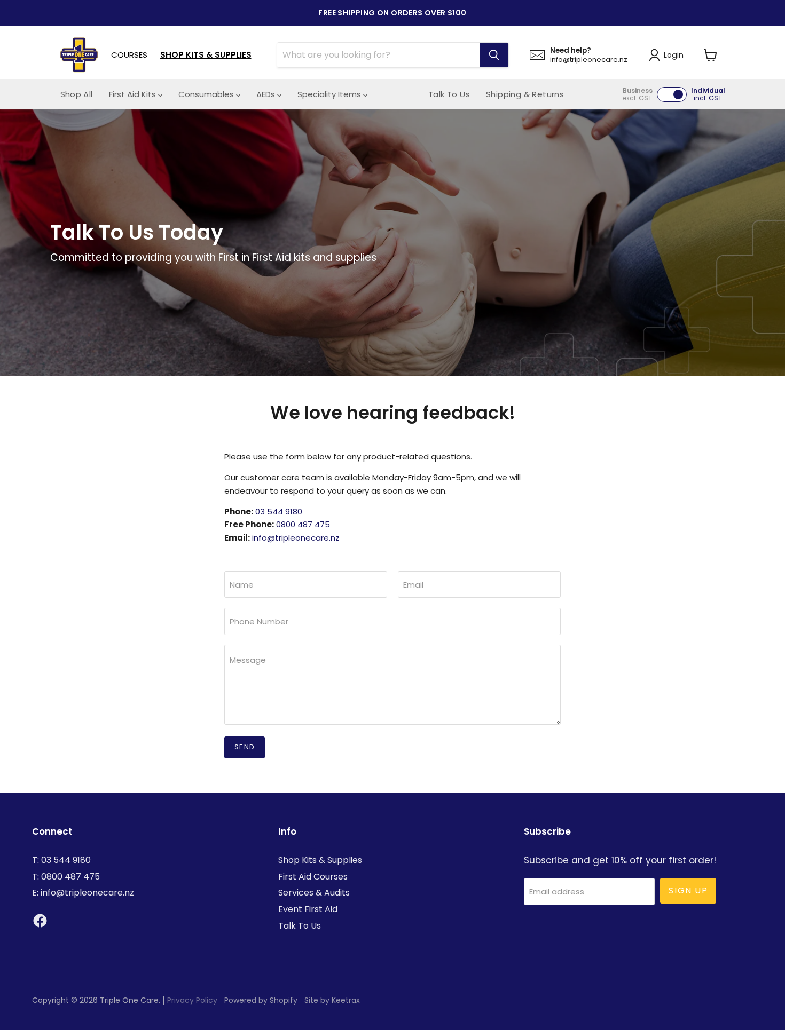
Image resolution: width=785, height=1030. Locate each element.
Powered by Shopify (260, 1000)
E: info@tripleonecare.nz (83, 892)
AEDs (266, 94)
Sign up (688, 890)
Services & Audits (314, 892)
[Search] (494, 55)
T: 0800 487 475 (66, 876)
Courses (129, 54)
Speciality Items (330, 94)
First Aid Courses (313, 876)
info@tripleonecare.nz (296, 537)
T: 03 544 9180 (61, 860)
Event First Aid (307, 909)
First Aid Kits (133, 94)
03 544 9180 (278, 511)
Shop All (76, 94)
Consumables (207, 94)
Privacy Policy (192, 1000)
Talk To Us (449, 94)
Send (244, 747)
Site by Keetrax (332, 1000)
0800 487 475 (303, 524)
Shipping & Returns (525, 94)
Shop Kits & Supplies (206, 54)
